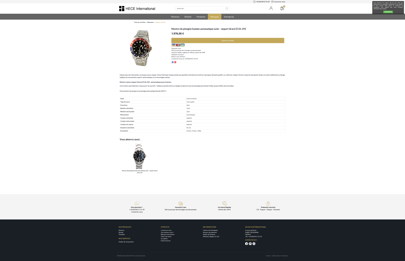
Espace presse (165, 240)
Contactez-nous (166, 230)
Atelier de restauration (126, 242)
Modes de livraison (209, 234)
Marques (214, 16)
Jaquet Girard (160, 22)
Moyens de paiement (210, 232)
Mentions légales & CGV (211, 236)
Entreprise (229, 16)
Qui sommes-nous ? (167, 232)
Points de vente (166, 236)
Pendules (200, 16)
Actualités (164, 238)
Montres (175, 16)
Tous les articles (139, 22)
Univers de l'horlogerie (210, 230)
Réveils (187, 16)
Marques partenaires (168, 234)
